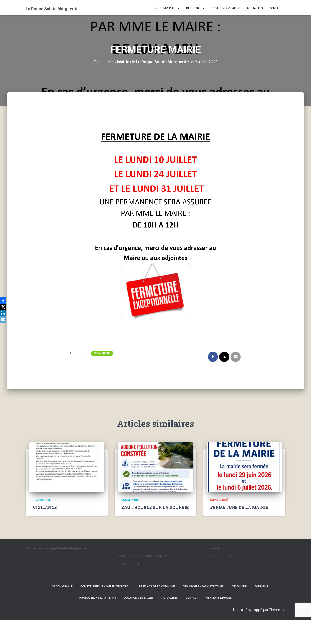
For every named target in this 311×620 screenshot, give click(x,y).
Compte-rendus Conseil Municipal (105, 586)
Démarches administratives (203, 586)
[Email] (3, 319)
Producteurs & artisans (97, 597)
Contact (275, 8)
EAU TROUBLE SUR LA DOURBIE (155, 507)
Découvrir (194, 8)
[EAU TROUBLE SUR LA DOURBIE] (155, 467)
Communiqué (102, 353)
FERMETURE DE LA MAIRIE (239, 507)
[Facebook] (3, 300)
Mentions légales (219, 597)
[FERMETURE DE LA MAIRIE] (244, 467)
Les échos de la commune (156, 586)
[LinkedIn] (3, 313)
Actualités (255, 8)
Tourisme (261, 586)
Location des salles (225, 8)
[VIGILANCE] (66, 467)
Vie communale (166, 8)
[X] (3, 307)
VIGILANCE (45, 507)
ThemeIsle (277, 610)
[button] (178, 8)
